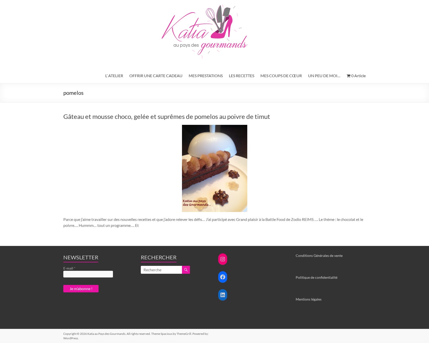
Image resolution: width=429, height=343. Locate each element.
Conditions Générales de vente (319, 255)
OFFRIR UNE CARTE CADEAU (155, 75)
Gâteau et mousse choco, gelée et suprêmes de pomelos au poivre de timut (166, 116)
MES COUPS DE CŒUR (281, 75)
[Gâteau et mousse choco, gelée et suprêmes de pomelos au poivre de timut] (214, 127)
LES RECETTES (241, 75)
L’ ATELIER (114, 75)
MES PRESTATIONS (206, 75)
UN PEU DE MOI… (324, 75)
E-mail (69, 268)
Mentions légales (309, 299)
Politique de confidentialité (316, 277)
